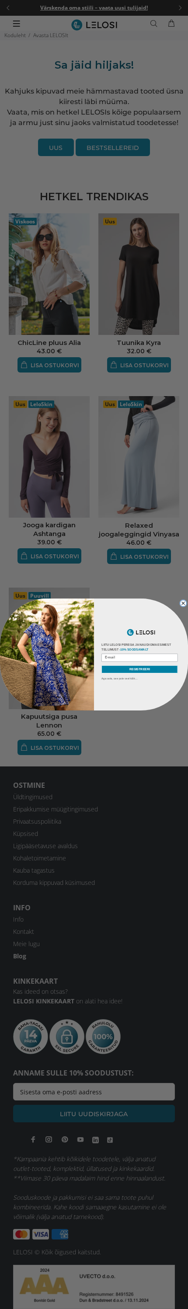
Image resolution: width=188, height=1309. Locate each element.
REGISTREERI (139, 669)
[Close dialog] (183, 603)
